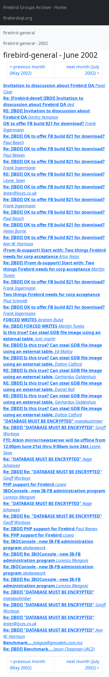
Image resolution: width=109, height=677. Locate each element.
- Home (34, 7)
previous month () (27, 70)
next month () (82, 70)
